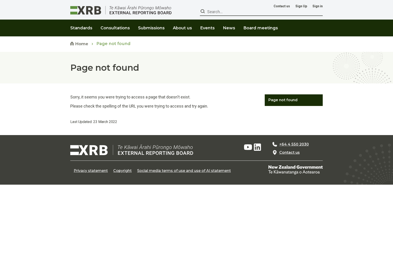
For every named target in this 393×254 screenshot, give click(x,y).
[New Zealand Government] (295, 170)
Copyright (122, 171)
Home (81, 43)
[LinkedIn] (257, 147)
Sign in (317, 6)
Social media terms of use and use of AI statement (184, 171)
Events (207, 27)
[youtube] (248, 147)
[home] (131, 150)
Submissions (151, 27)
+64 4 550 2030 (294, 144)
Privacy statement (91, 171)
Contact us (282, 6)
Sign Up (301, 6)
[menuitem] (81, 25)
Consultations (115, 27)
